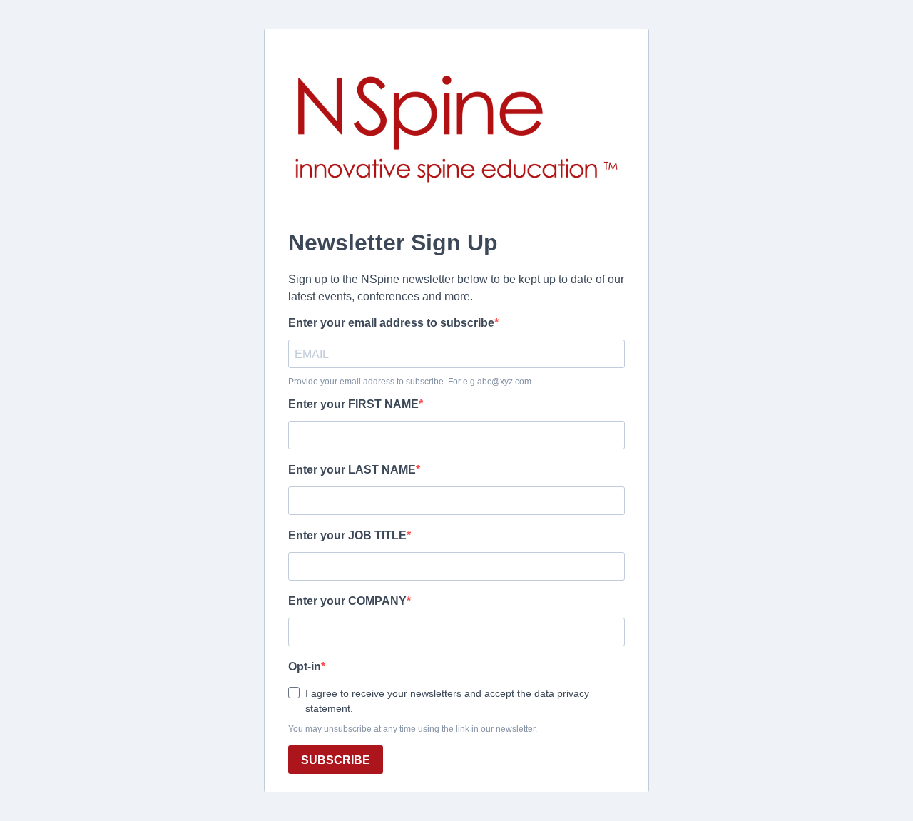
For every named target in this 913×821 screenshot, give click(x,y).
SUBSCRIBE (335, 760)
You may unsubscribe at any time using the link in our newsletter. (412, 729)
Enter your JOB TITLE (347, 535)
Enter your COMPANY (347, 601)
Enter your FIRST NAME (353, 404)
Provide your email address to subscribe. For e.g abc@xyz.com (409, 382)
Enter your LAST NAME (352, 470)
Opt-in (304, 667)
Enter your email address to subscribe (391, 323)
